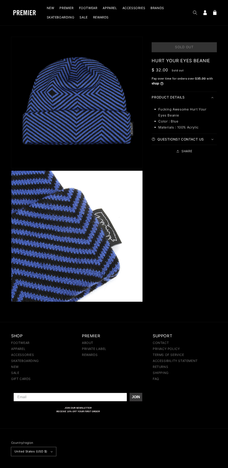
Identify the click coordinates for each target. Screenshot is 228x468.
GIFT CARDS (21, 379)
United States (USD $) (30, 451)
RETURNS (160, 367)
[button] (195, 13)
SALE (15, 373)
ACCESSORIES (22, 355)
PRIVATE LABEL (94, 349)
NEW (15, 367)
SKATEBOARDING (25, 361)
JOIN (136, 397)
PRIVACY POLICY (166, 349)
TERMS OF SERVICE (168, 355)
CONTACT (161, 343)
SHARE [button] (186, 151)
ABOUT (87, 343)
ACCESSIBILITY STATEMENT (175, 361)
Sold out (184, 47)
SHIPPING (161, 373)
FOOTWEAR (20, 343)
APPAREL (18, 349)
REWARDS (90, 355)
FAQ (156, 379)
